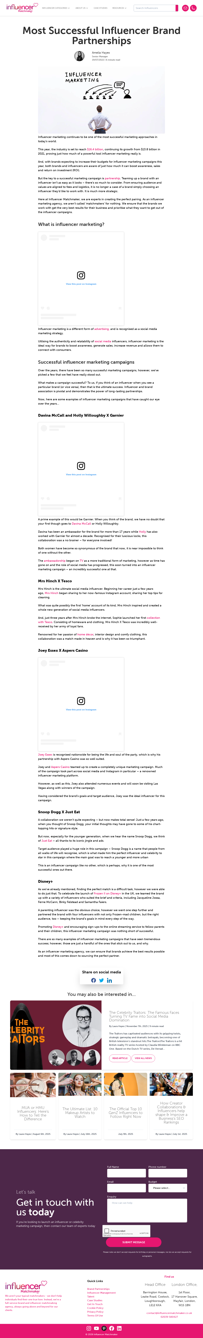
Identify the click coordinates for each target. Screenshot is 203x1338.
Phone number (157, 1166)
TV (81, 560)
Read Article (120, 1058)
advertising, (102, 329)
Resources (118, 8)
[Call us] (193, 8)
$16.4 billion (95, 149)
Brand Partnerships (98, 1288)
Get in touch (95, 1304)
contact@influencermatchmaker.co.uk (169, 1313)
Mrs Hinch (51, 593)
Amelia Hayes (101, 52)
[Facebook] (111, 1328)
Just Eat (47, 840)
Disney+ (58, 927)
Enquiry (111, 1196)
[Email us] (185, 8)
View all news (143, 1058)
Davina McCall (81, 523)
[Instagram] (88, 1328)
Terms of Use (95, 1315)
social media (103, 341)
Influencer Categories (54, 8)
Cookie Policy (95, 1307)
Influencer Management (101, 1292)
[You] (96, 1328)
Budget (152, 1181)
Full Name (113, 1166)
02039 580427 (169, 1316)
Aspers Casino (60, 767)
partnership (112, 178)
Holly (142, 531)
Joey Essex (45, 754)
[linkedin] (119, 1328)
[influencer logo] (26, 1287)
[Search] (177, 8)
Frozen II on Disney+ (107, 893)
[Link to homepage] (22, 8)
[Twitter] (81, 1328)
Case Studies (100, 8)
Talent (90, 1296)
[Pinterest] (104, 1328)
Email (110, 1181)
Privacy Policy (95, 1311)
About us (80, 8)
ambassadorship (54, 560)
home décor (85, 634)
